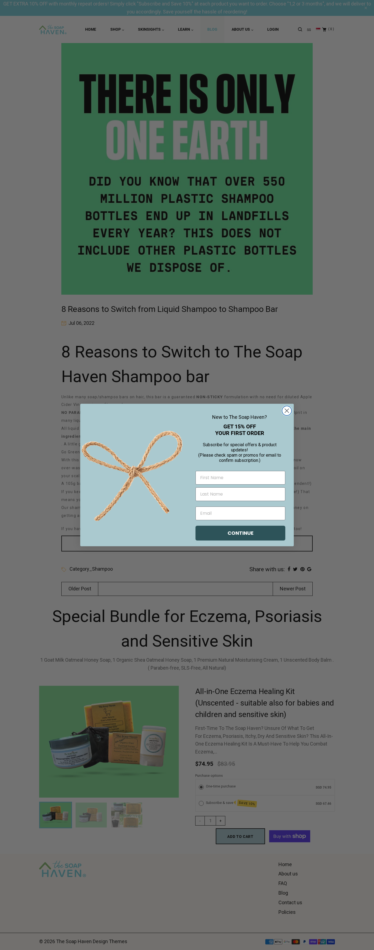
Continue (241, 533)
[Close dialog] (287, 411)
